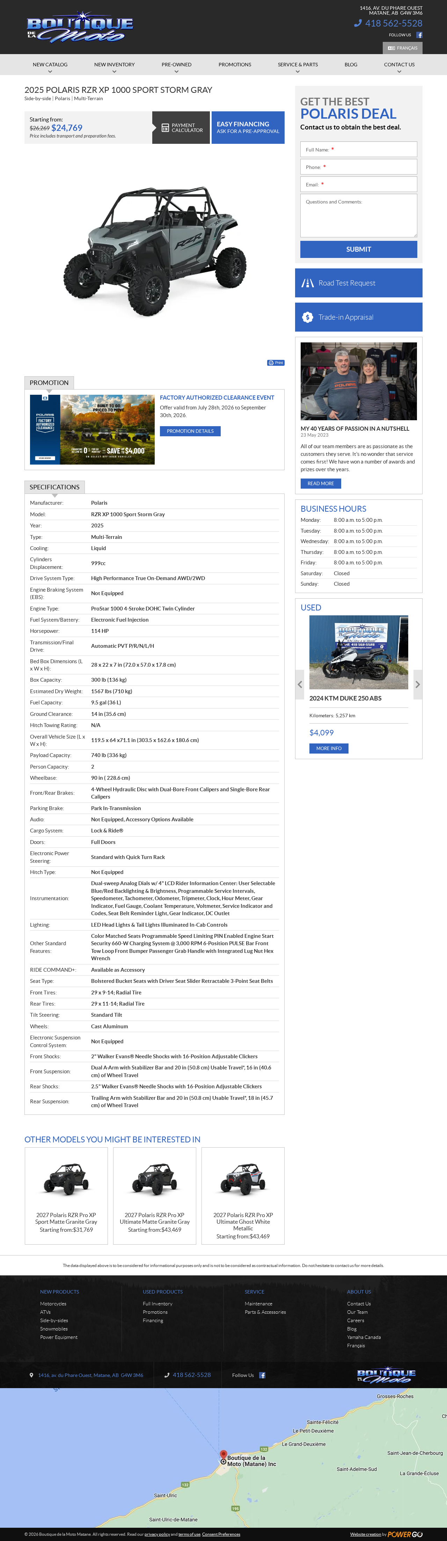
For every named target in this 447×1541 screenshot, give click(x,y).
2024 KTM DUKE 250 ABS (345, 698)
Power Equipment (59, 1337)
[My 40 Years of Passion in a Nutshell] (359, 381)
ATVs (45, 1312)
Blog (352, 1329)
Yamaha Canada (364, 1337)
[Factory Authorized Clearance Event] (92, 430)
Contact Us (359, 1303)
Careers (355, 1320)
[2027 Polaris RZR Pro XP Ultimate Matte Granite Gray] (155, 1180)
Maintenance (258, 1303)
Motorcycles (53, 1303)
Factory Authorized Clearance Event (217, 397)
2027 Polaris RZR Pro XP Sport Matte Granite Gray (66, 1218)
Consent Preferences (221, 1534)
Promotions (155, 1312)
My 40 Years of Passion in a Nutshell (355, 428)
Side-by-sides (54, 1320)
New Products (59, 1292)
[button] (299, 684)
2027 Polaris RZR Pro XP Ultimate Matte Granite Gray (155, 1218)
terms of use (189, 1534)
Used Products (163, 1292)
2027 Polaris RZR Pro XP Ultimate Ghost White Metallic (243, 1221)
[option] (358, 684)
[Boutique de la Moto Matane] (80, 27)
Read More (321, 483)
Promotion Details (190, 431)
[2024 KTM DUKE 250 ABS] (358, 652)
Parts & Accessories (265, 1312)
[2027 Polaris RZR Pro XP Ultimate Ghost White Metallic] (243, 1180)
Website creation (365, 1534)
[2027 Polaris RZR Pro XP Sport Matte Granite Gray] (66, 1180)
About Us (359, 1292)
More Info (329, 748)
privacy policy (157, 1534)
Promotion (49, 382)
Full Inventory (158, 1303)
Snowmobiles (54, 1329)
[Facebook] (419, 35)
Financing (153, 1320)
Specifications (55, 487)
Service (254, 1292)
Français (407, 48)
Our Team (357, 1312)
